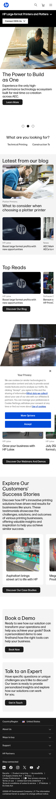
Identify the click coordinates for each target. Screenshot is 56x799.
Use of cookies (39, 406)
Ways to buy (8, 737)
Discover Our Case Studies (21, 590)
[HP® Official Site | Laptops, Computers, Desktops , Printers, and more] (6, 5)
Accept (28, 424)
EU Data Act (7, 786)
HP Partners (8, 753)
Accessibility (37, 773)
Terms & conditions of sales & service (19, 783)
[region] (28, 399)
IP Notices (43, 783)
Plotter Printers (9, 201)
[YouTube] (31, 767)
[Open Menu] (50, 5)
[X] (24, 767)
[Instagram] (17, 767)
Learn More (12, 102)
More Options (28, 415)
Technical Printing (17, 144)
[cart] (43, 5)
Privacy (28, 776)
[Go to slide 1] (23, 126)
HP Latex (6, 242)
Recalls (5, 773)
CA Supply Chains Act (12, 776)
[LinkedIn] (4, 767)
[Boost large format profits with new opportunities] (21, 228)
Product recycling (20, 773)
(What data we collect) (37, 393)
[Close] (50, 371)
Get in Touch (16, 702)
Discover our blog (16, 308)
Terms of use (8, 781)
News (46, 242)
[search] (36, 5)
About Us (7, 729)
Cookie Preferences (11, 778)
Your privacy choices (37, 778)
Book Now (14, 649)
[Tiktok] (38, 767)
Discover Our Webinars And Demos (26, 461)
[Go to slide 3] (33, 126)
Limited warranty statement (29, 781)
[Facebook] (10, 767)
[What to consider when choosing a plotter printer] (28, 182)
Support (6, 745)
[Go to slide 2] (28, 126)
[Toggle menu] (51, 14)
